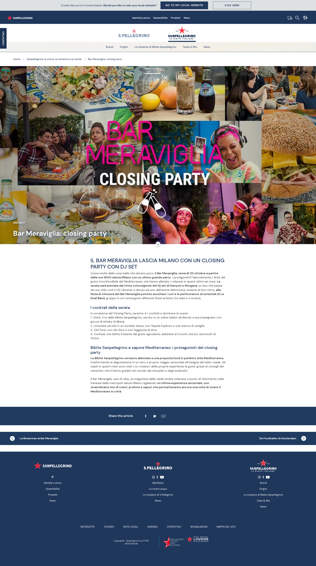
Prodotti (175, 17)
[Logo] (52, 465)
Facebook (157, 477)
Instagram (153, 477)
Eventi (291, 223)
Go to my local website (184, 5)
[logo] (158, 465)
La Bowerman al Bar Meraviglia (39, 438)
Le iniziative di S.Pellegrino (158, 494)
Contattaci (174, 526)
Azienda (152, 526)
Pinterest (53, 477)
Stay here (232, 5)
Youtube (162, 477)
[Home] (20, 18)
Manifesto (158, 482)
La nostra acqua (158, 488)
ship (289, 18)
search (297, 18)
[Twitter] (155, 416)
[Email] (163, 416)
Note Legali (130, 526)
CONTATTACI (3, 38)
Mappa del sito (226, 526)
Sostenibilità (160, 17)
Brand (109, 47)
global (305, 18)
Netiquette (87, 526)
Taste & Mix (190, 47)
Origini (124, 47)
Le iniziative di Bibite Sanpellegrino (155, 47)
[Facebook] (146, 416)
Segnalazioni (198, 526)
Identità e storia (141, 17)
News (187, 17)
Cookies (109, 526)
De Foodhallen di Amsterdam (277, 438)
